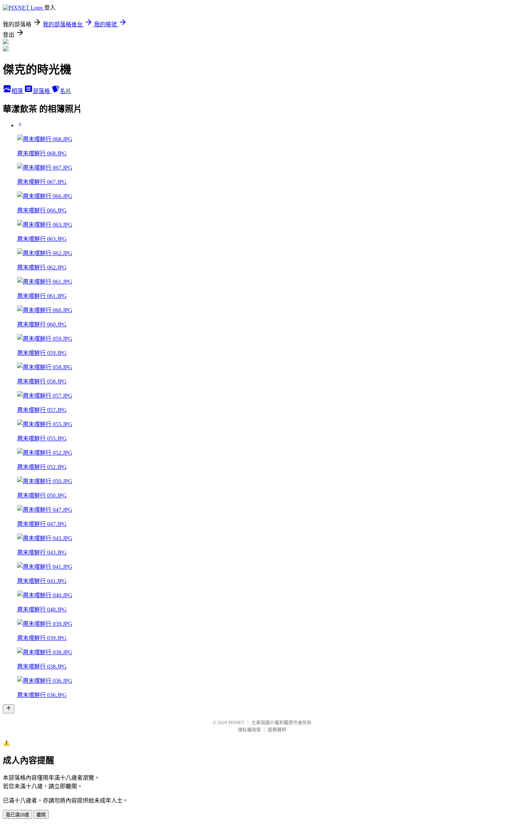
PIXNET (236, 722)
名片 (65, 91)
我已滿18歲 (17, 814)
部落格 (42, 91)
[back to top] (8, 708)
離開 (41, 814)
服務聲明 (277, 729)
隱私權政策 (249, 729)
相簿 (17, 91)
